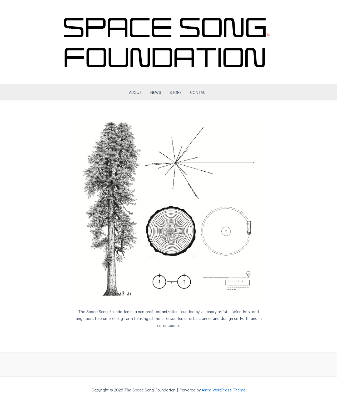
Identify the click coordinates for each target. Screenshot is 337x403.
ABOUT (135, 92)
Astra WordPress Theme (224, 389)
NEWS (155, 92)
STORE (176, 92)
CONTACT (199, 92)
